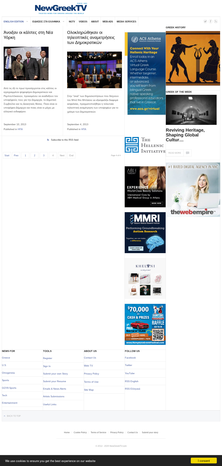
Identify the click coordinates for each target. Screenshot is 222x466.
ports (6, 380)
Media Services (126, 21)
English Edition (14, 21)
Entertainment (9, 402)
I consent (204, 460)
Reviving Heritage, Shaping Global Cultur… (185, 134)
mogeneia (9, 372)
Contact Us (90, 357)
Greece (6, 357)
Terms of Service (98, 432)
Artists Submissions (53, 396)
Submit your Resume (54, 381)
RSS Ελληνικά (132, 388)
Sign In (47, 366)
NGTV (72, 21)
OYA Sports (10, 387)
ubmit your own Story (56, 373)
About (95, 21)
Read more (174, 153)
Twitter (128, 365)
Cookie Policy (80, 432)
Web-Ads (108, 21)
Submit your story (150, 432)
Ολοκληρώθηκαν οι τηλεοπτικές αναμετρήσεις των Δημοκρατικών (91, 37)
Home (67, 432)
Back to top (14, 416)
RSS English (131, 381)
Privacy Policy (91, 373)
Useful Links (49, 404)
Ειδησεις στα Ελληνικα (46, 21)
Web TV (88, 365)
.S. (5, 365)
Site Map (89, 389)
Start (7, 155)
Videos (83, 21)
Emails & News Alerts (54, 388)
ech (5, 395)
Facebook (130, 357)
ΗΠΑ (20, 129)
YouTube (130, 373)
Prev (16, 155)
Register (47, 358)
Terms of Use (91, 381)
